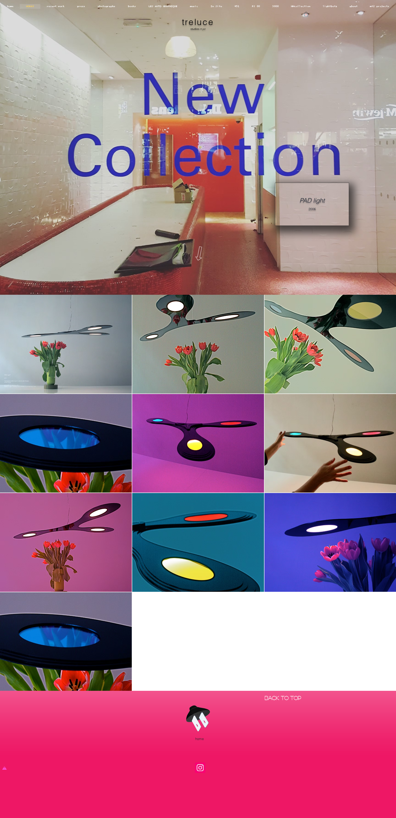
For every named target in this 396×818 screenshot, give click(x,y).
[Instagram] (200, 768)
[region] (161, 241)
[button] (306, 14)
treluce (198, 22)
